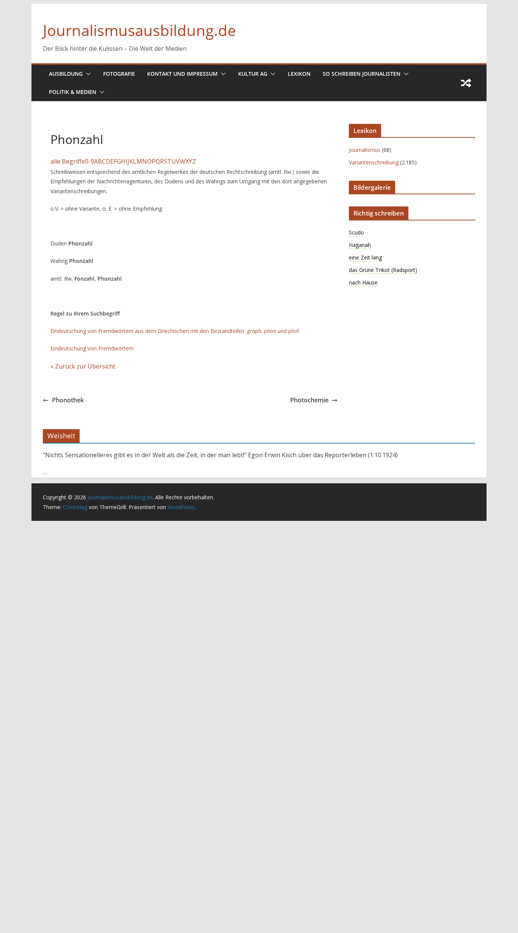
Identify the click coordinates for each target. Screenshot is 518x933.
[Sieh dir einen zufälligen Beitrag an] (466, 83)
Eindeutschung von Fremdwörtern (91, 348)
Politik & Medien (72, 91)
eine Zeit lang (365, 257)
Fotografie (119, 73)
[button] (87, 74)
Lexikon (299, 73)
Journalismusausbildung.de (139, 30)
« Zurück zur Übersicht (82, 366)
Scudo (356, 232)
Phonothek (68, 400)
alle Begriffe (67, 161)
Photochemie (309, 400)
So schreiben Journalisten (361, 73)
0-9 (89, 161)
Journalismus (364, 149)
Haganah (360, 244)
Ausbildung (66, 73)
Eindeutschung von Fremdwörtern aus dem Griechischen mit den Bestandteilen (174, 330)
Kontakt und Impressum (182, 73)
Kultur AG (252, 73)
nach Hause (363, 282)
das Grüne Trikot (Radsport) (383, 269)
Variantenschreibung (374, 162)
